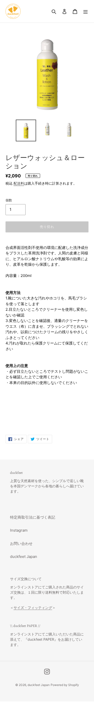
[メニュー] (85, 11)
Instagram (19, 530)
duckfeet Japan (23, 556)
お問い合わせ (21, 543)
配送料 (19, 183)
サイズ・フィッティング (33, 607)
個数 (9, 200)
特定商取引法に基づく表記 (32, 517)
